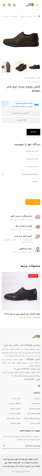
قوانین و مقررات (14, 413)
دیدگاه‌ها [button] (33, 132)
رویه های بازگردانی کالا (32, 418)
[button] (14, 5)
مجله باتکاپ (35, 403)
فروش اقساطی (15, 423)
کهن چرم (34, 356)
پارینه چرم (26, 356)
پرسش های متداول (13, 418)
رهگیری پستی (35, 423)
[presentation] (39, 67)
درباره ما (37, 398)
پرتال (14, 471)
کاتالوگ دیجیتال (14, 403)
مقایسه (20, 120)
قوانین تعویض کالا (33, 413)
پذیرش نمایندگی (34, 408)
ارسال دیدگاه (32, 202)
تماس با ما (16, 398)
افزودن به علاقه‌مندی (20, 113)
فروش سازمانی (15, 408)
